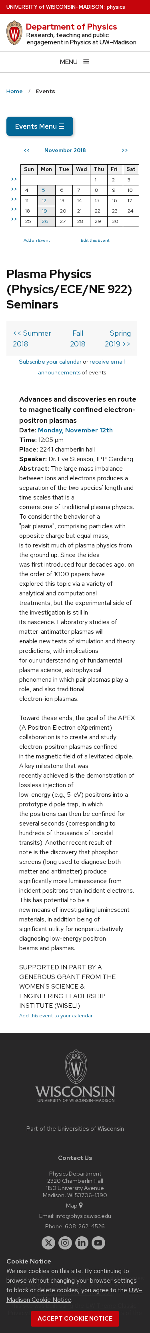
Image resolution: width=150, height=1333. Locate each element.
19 (44, 210)
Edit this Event (95, 240)
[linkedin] (82, 1243)
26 (45, 221)
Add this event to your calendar (56, 1015)
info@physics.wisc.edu (83, 1216)
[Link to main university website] (75, 1103)
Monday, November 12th (75, 430)
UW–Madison (54, 7)
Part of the (75, 1129)
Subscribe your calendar (50, 361)
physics (116, 7)
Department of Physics (71, 27)
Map (72, 1205)
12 (44, 200)
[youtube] (98, 1243)
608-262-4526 (85, 1226)
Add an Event (37, 240)
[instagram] (65, 1243)
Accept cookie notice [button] (75, 1319)
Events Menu (39, 126)
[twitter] (48, 1243)
